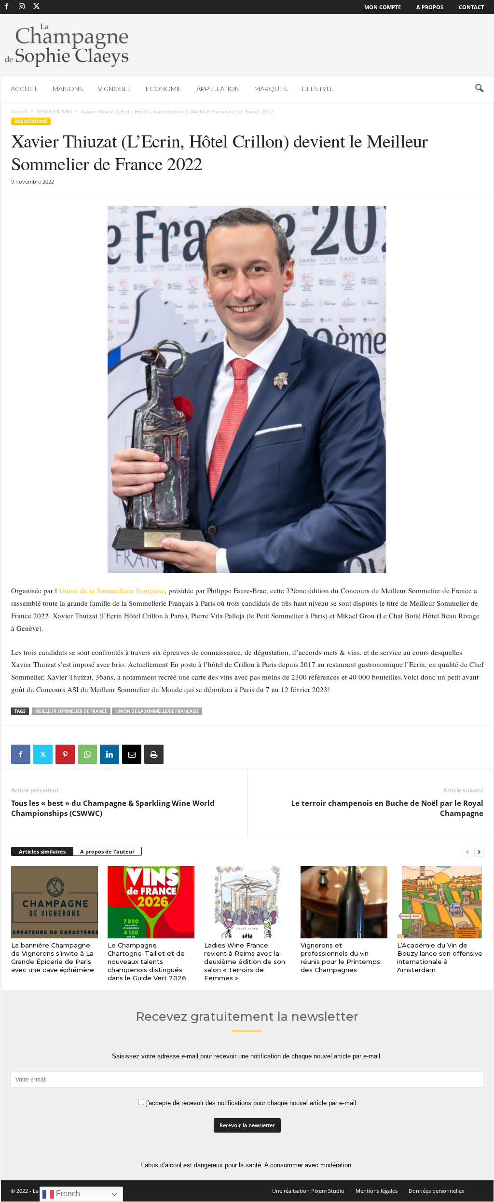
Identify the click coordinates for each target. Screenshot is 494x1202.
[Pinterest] (65, 754)
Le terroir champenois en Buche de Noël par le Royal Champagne (387, 808)
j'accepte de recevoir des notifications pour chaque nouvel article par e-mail (250, 1103)
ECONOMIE (164, 89)
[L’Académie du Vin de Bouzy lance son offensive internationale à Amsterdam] (440, 902)
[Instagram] (21, 7)
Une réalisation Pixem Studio (308, 1190)
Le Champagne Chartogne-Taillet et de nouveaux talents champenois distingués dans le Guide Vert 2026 (147, 961)
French (67, 1193)
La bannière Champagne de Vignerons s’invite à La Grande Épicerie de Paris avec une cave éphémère (52, 957)
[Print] (154, 754)
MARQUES (271, 89)
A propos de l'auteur (107, 851)
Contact (471, 7)
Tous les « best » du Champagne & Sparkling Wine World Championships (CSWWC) (113, 808)
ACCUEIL (24, 89)
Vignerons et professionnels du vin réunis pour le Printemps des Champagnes (340, 957)
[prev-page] (467, 852)
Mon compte (382, 7)
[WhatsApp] (87, 754)
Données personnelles (436, 1190)
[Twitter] (43, 754)
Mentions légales (377, 1190)
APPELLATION (218, 89)
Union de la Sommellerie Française (157, 711)
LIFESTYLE (318, 89)
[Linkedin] (109, 754)
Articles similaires (42, 851)
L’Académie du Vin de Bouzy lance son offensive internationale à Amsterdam (439, 957)
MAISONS (68, 89)
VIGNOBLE (114, 89)
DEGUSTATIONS (54, 111)
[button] (479, 88)
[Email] (131, 754)
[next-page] (479, 852)
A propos (429, 7)
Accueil (19, 111)
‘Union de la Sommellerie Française (111, 590)
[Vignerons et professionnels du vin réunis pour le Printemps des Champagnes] (344, 902)
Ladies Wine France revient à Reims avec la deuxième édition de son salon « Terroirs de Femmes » (244, 961)
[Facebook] (7, 7)
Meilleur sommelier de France (71, 711)
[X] (36, 7)
